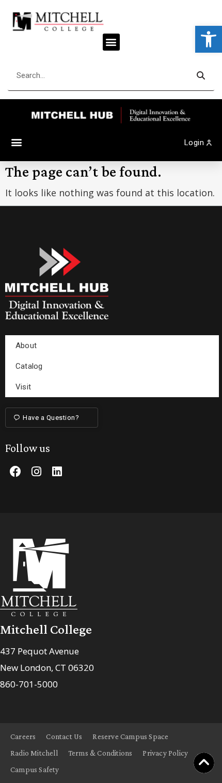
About (26, 345)
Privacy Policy (165, 753)
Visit (23, 387)
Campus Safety (34, 769)
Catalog (28, 366)
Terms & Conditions (100, 753)
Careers (23, 736)
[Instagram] (36, 471)
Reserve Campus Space (130, 736)
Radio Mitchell (34, 753)
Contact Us (64, 736)
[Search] (200, 75)
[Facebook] (15, 471)
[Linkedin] (56, 471)
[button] (208, 39)
